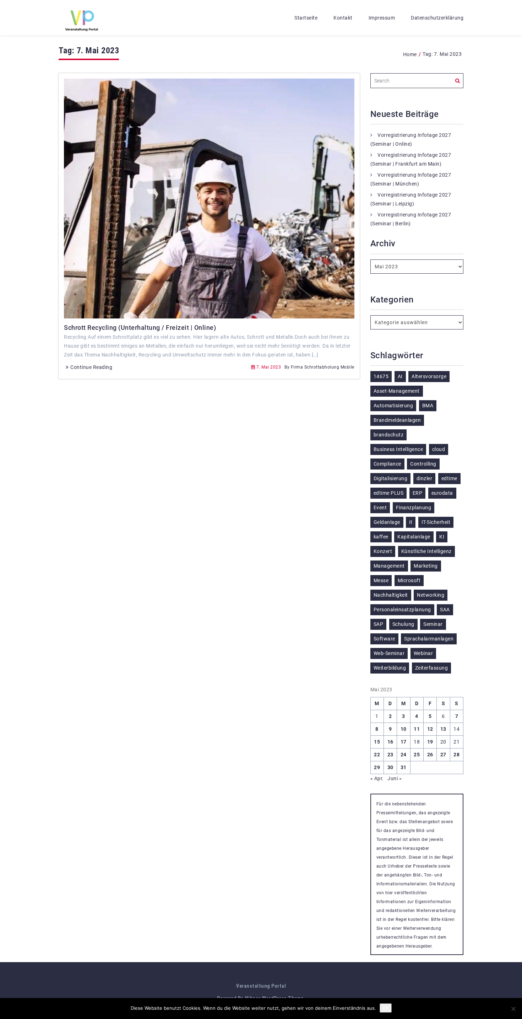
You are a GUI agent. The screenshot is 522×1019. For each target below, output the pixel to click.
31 (404, 767)
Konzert (383, 551)
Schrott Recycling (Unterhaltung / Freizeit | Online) (140, 327)
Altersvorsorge (429, 376)
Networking (430, 595)
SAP (379, 624)
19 (430, 742)
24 (404, 754)
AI (400, 376)
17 (404, 742)
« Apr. (377, 778)
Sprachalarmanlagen (428, 639)
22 (377, 754)
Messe (381, 580)
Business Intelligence (398, 449)
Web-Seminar (389, 653)
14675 (381, 376)
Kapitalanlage (413, 537)
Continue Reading (91, 367)
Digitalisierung (391, 478)
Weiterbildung (390, 668)
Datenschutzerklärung (437, 18)
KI (441, 537)
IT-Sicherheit (436, 522)
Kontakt (343, 18)
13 (443, 729)
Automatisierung (393, 405)
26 (430, 754)
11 (417, 729)
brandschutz (389, 435)
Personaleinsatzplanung (402, 609)
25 (417, 754)
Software (384, 639)
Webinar (423, 653)
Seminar (433, 624)
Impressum (382, 18)
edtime (449, 478)
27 (443, 754)
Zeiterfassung (431, 668)
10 (404, 729)
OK (385, 1008)
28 (456, 754)
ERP (418, 493)
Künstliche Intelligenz (426, 551)
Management (389, 566)
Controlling (423, 464)
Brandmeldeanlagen (397, 420)
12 (430, 729)
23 (390, 754)
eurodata (442, 493)
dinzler (425, 478)
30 (390, 767)
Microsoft (409, 580)
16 (390, 742)
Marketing (426, 566)
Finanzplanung (413, 507)
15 (377, 742)
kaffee (381, 537)
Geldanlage (387, 522)
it (410, 522)
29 (377, 767)
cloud (438, 449)
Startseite (305, 18)
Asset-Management (397, 391)
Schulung (403, 624)
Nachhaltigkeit (391, 595)
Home (410, 54)
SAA (445, 609)
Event (380, 507)
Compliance (387, 464)
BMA (428, 405)
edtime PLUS (389, 493)
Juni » (394, 778)
